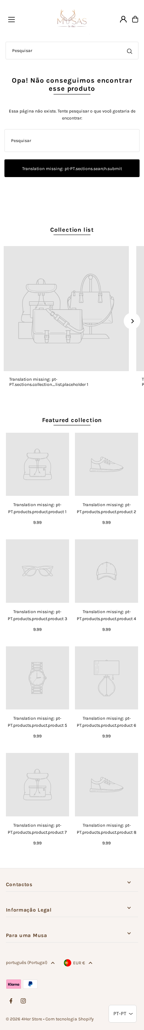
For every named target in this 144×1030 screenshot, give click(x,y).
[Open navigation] (26, 19)
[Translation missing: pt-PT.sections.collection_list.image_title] (66, 308)
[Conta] (123, 19)
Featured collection (72, 420)
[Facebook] (11, 1001)
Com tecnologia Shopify (69, 1019)
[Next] (132, 321)
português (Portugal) (26, 962)
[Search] (129, 50)
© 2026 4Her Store (24, 1019)
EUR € (79, 962)
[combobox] (72, 50)
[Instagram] (23, 1001)
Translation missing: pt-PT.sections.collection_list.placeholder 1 (48, 382)
